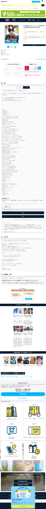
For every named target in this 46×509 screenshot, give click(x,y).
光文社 (6, 278)
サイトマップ (40, 501)
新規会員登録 (23, 394)
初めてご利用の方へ (23, 398)
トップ (2, 8)
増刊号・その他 (31, 20)
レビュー (39, 20)
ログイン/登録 (36, 1)
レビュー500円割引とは (40, 59)
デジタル (7, 73)
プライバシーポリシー (10, 501)
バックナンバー (30, 8)
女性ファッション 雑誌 (7, 8)
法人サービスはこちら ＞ (6, 401)
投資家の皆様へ (35, 501)
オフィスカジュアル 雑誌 (15, 8)
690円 (16, 73)
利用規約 (5, 501)
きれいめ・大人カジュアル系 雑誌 (9, 377)
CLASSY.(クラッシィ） (23, 8)
